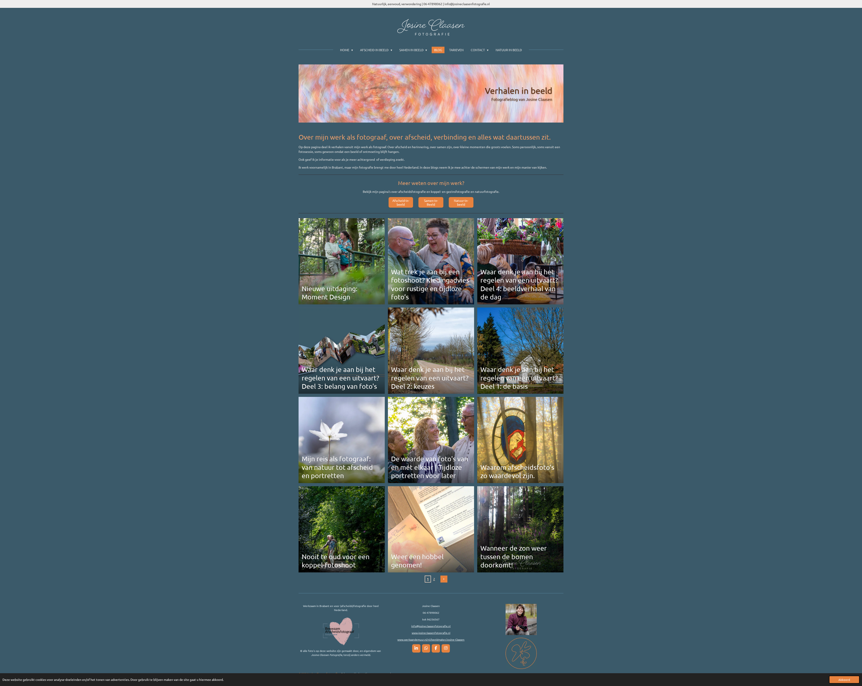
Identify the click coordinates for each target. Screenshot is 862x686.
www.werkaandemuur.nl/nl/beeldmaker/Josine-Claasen (430, 639)
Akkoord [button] (844, 680)
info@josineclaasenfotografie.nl (431, 626)
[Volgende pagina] (444, 579)
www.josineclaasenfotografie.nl (431, 633)
